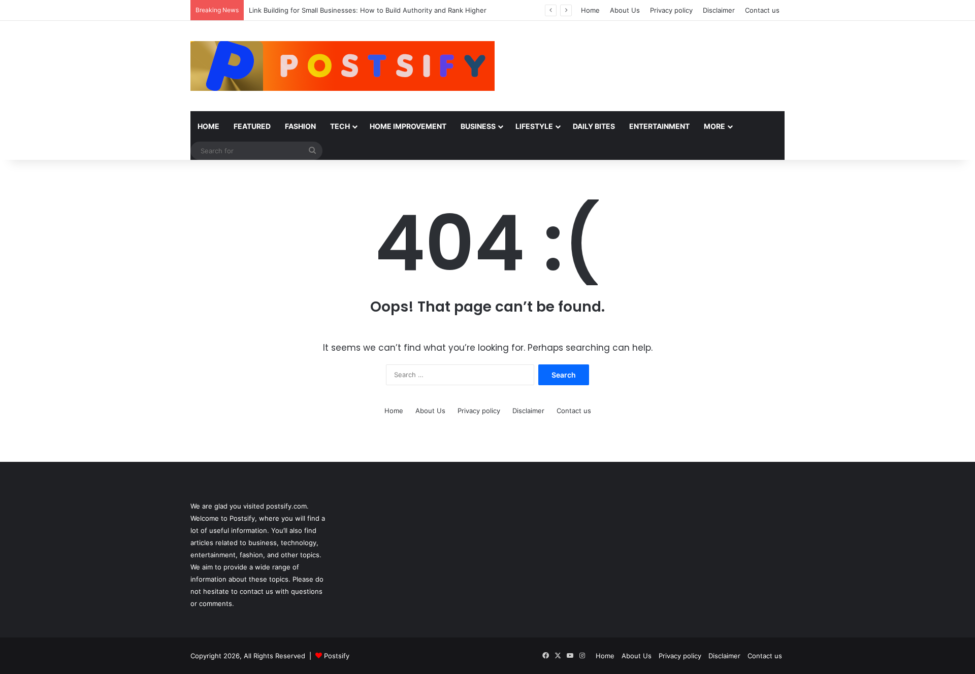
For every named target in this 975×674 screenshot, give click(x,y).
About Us (625, 10)
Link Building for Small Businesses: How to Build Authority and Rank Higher (369, 10)
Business (478, 126)
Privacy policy (671, 10)
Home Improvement (408, 126)
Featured (252, 126)
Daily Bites (594, 126)
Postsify (335, 656)
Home (590, 10)
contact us (256, 591)
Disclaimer (719, 10)
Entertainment (659, 126)
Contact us (762, 10)
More (714, 126)
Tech (340, 126)
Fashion (300, 126)
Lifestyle (534, 126)
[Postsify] (342, 66)
